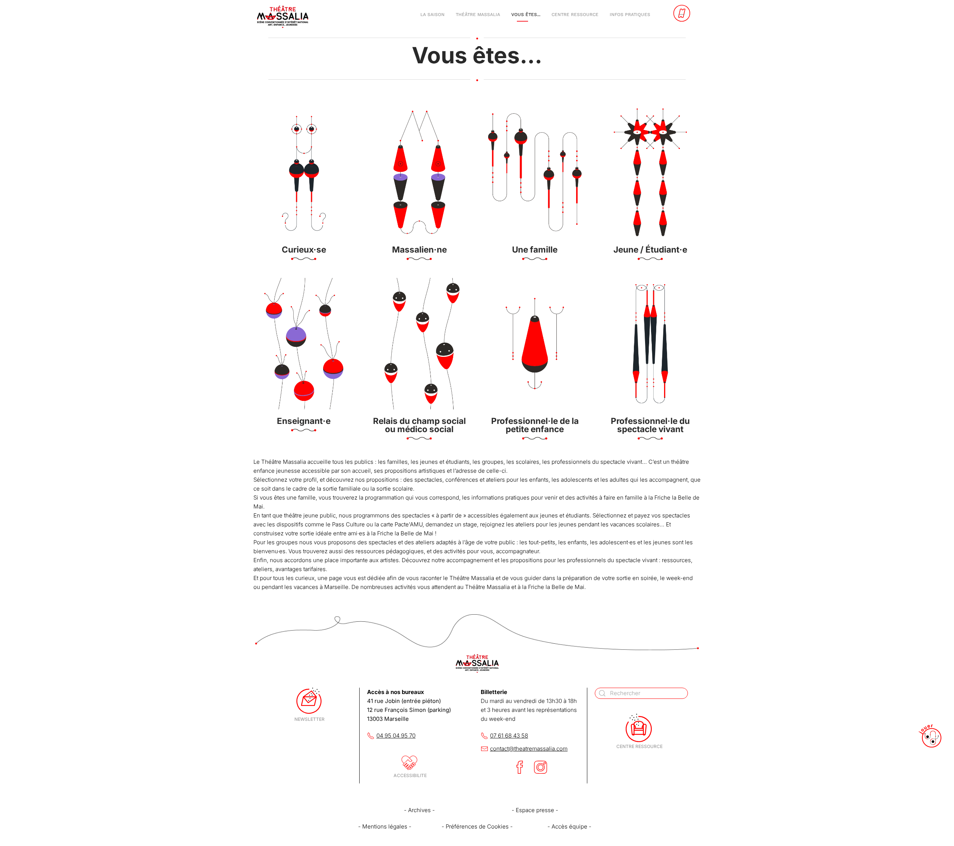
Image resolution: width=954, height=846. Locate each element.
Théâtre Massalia (478, 14)
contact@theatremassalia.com (529, 748)
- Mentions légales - (384, 826)
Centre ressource (575, 14)
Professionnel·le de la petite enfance (535, 425)
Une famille (534, 249)
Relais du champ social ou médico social (419, 425)
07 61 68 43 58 (509, 735)
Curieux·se (304, 249)
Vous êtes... (525, 14)
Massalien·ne (419, 249)
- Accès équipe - (569, 826)
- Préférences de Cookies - (477, 826)
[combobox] (641, 693)
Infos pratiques (630, 14)
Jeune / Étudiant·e (650, 249)
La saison (432, 14)
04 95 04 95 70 (396, 735)
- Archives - (419, 810)
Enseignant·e (304, 421)
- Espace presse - (535, 810)
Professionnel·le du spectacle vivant (650, 425)
